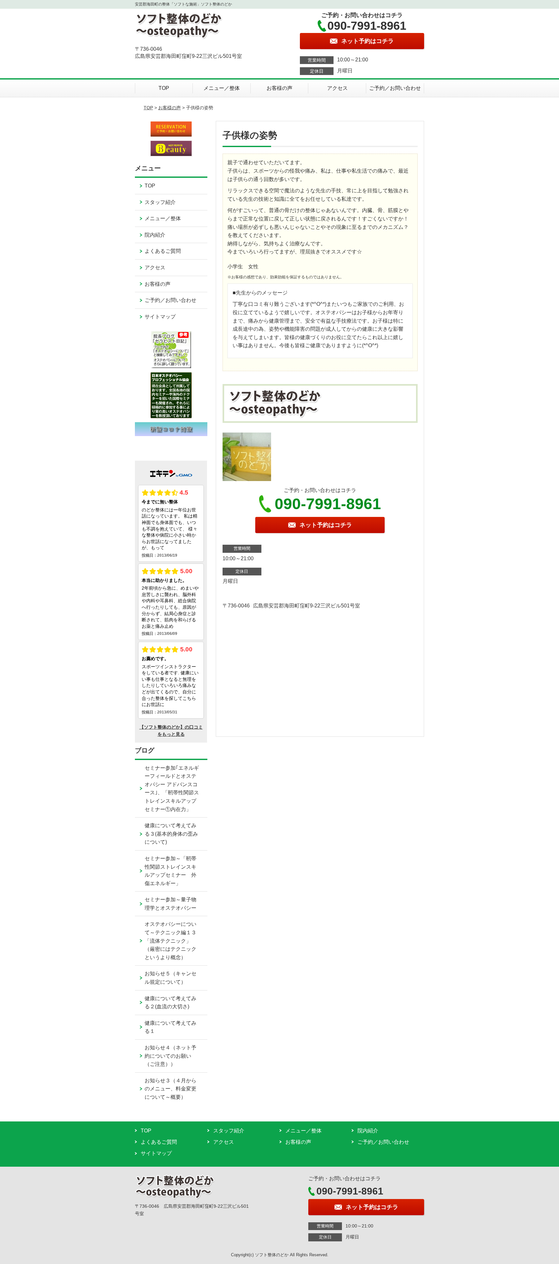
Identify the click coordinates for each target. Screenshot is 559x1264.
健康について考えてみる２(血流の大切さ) (170, 1003)
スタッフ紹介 (160, 202)
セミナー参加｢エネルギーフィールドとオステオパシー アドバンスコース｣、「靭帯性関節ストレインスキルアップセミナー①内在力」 (172, 788)
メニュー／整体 (221, 88)
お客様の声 (279, 88)
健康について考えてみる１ (170, 1027)
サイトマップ (160, 316)
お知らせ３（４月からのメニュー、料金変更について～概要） (170, 1089)
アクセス (337, 88)
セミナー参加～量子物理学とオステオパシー (170, 904)
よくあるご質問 (163, 251)
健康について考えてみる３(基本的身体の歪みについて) (171, 834)
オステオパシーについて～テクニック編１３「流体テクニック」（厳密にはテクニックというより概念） (170, 940)
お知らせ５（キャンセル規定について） (170, 978)
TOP (164, 88)
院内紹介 (155, 235)
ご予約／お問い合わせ (395, 88)
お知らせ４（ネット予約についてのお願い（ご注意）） (170, 1056)
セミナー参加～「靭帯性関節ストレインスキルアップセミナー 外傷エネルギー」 (170, 871)
